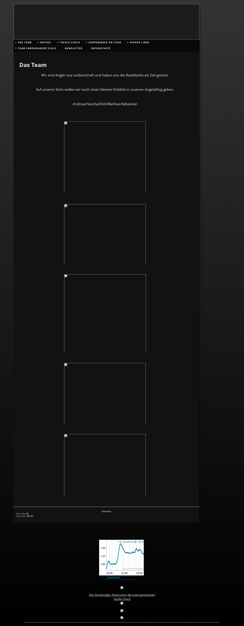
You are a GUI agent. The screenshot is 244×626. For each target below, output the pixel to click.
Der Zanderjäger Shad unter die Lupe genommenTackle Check (122, 597)
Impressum (106, 511)
